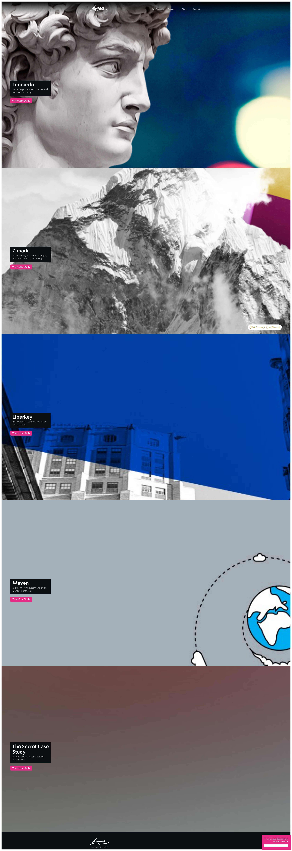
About (184, 9)
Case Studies (156, 9)
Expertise (172, 9)
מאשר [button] (276, 845)
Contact (196, 9)
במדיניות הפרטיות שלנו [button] (279, 841)
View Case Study (21, 100)
